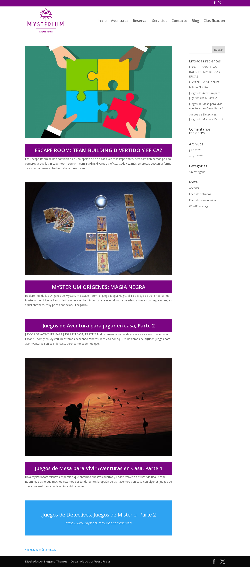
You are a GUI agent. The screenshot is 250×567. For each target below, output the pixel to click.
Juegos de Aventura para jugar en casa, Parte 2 (98, 325)
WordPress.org (198, 206)
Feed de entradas (200, 194)
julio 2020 (195, 150)
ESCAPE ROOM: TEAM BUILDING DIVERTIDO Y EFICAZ (98, 150)
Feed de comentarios (202, 200)
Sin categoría (197, 172)
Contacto (179, 21)
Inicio (102, 21)
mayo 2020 (196, 156)
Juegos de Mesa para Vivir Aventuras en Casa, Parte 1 (98, 468)
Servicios (159, 21)
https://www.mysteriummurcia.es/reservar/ (98, 523)
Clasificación (214, 21)
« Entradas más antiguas (40, 549)
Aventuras (120, 21)
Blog (195, 21)
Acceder (194, 188)
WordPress (102, 561)
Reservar (140, 21)
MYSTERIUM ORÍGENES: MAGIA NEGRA (98, 286)
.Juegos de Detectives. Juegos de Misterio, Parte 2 (98, 514)
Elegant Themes (55, 561)
